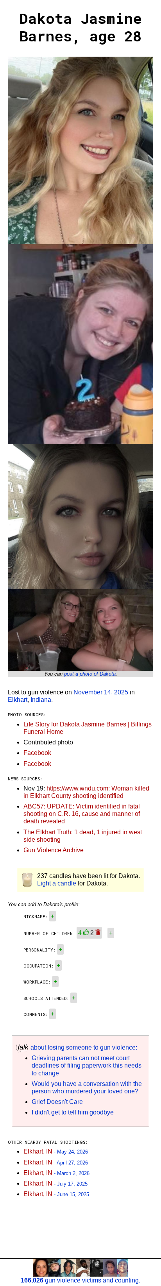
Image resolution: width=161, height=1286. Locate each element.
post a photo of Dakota (90, 674)
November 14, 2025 (100, 692)
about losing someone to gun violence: (83, 1047)
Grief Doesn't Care (57, 1101)
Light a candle (56, 883)
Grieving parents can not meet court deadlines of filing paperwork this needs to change (86, 1065)
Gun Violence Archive (53, 850)
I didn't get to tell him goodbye (73, 1112)
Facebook (37, 752)
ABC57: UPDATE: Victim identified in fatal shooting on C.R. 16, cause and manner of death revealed (81, 814)
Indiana (40, 699)
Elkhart (17, 699)
